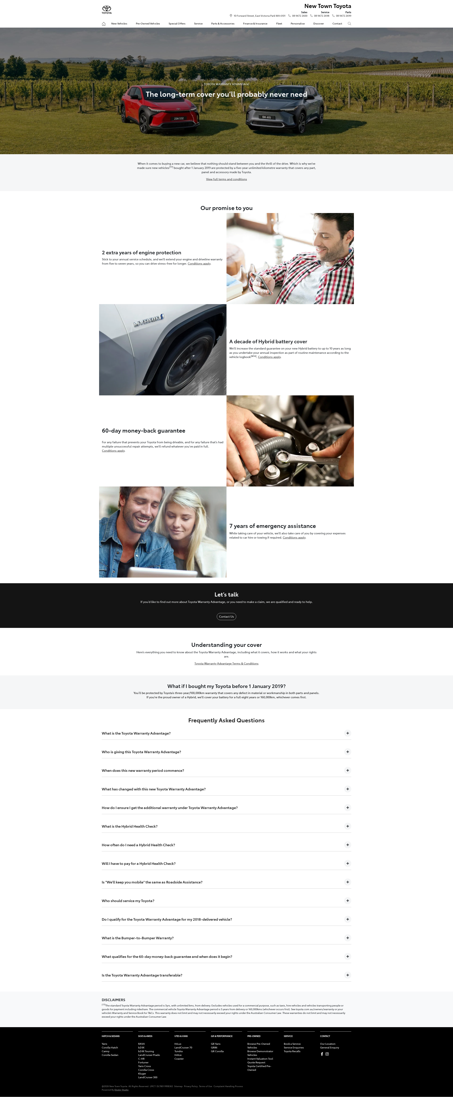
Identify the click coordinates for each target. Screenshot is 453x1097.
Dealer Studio (121, 1089)
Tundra (178, 1051)
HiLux (177, 1043)
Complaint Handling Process (228, 1086)
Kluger (142, 1073)
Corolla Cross (146, 1069)
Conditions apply (199, 263)
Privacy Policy (191, 1086)
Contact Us (226, 616)
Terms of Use (205, 1086)
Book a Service (292, 1043)
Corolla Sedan (110, 1055)
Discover (318, 23)
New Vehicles (119, 23)
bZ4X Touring (146, 1051)
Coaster (179, 1058)
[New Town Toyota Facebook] (322, 1054)
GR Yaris (215, 1043)
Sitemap (178, 1086)
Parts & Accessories (222, 23)
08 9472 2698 (321, 15)
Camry (105, 1051)
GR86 (214, 1047)
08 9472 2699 (343, 15)
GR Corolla (217, 1051)
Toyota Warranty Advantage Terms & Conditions (226, 663)
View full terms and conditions (226, 179)
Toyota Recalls (292, 1051)
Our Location (328, 1043)
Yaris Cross (144, 1066)
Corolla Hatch (110, 1047)
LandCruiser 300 (147, 1077)
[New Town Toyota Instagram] (327, 1054)
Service (198, 23)
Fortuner (143, 1062)
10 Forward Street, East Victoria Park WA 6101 (259, 15)
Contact (337, 23)
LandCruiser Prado (149, 1055)
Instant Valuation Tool (260, 1058)
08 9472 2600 (299, 15)
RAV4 (141, 1043)
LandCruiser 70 (183, 1047)
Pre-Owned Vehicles (148, 23)
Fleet (279, 23)
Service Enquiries (294, 1047)
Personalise (298, 23)
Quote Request (256, 1062)
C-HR (141, 1058)
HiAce (178, 1055)
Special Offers (177, 23)
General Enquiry (329, 1047)
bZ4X (141, 1047)
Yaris (104, 1043)
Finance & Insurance (255, 23)
